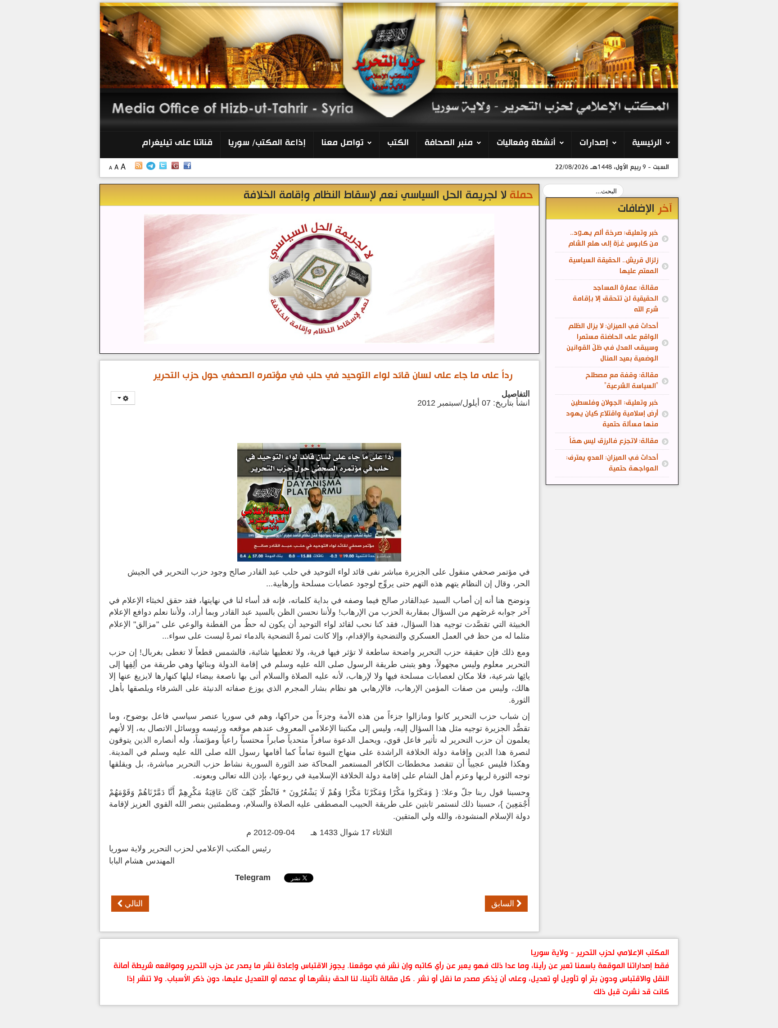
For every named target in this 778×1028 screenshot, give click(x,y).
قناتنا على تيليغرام (177, 142)
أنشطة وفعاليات (526, 142)
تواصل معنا (342, 142)
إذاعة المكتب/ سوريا (267, 142)
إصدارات (593, 142)
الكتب (398, 142)
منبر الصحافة (449, 142)
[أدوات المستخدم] (123, 398)
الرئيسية (647, 142)
